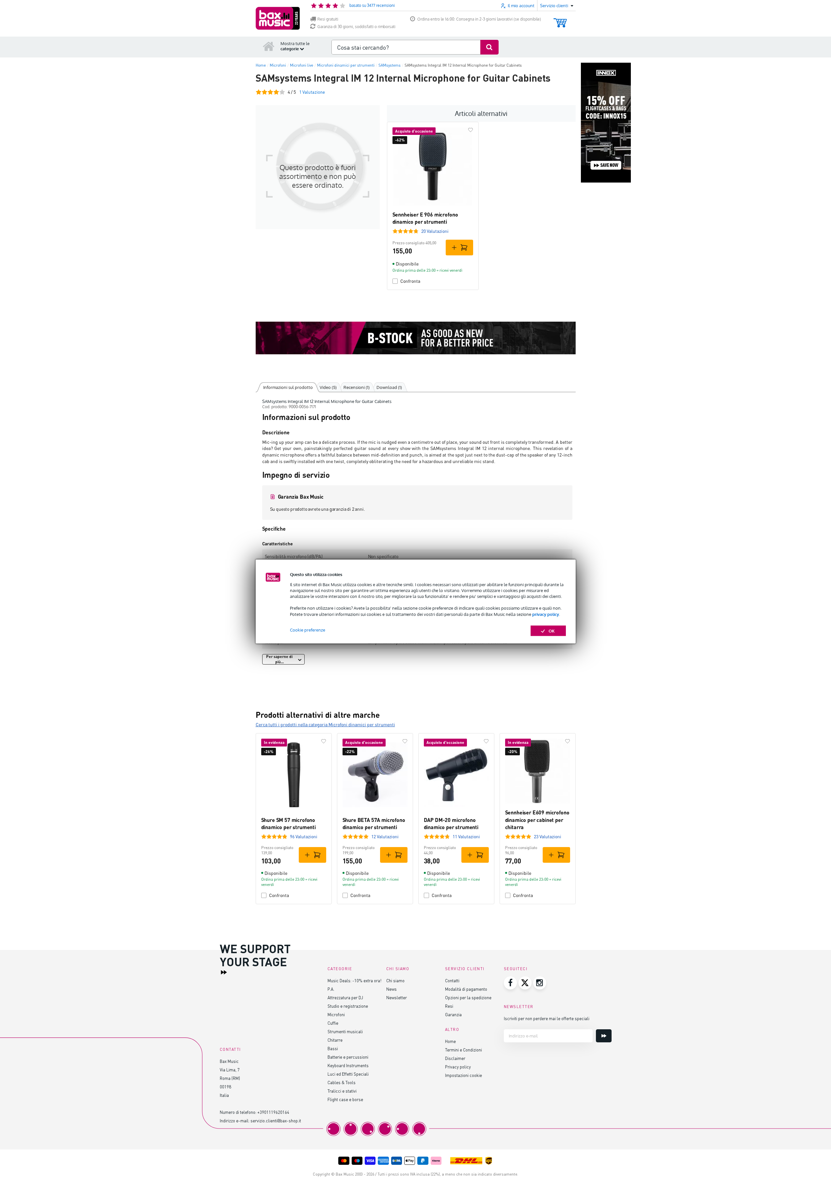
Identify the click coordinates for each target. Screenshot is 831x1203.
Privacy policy (458, 1066)
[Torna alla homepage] (269, 46)
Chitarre (335, 1040)
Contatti (452, 980)
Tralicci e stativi (342, 1091)
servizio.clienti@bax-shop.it (275, 1120)
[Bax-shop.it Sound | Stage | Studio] (278, 18)
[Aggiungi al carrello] (459, 247)
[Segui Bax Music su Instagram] (539, 982)
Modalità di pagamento (466, 989)
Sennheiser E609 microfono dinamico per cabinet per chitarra (537, 819)
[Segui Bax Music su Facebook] (510, 982)
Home (450, 1041)
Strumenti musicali (345, 1031)
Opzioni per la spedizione (468, 997)
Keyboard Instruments (348, 1065)
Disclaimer (455, 1058)
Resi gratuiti (327, 19)
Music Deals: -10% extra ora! (354, 980)
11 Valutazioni (466, 836)
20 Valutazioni (435, 231)
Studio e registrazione (348, 1006)
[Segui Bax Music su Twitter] (525, 982)
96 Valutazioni (303, 836)
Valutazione (312, 92)
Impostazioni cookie (463, 1075)
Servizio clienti (465, 968)
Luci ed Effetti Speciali (348, 1074)
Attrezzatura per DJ (345, 997)
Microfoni (336, 1014)
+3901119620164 (273, 1112)
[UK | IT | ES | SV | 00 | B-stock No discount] (416, 338)
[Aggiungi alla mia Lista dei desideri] (470, 130)
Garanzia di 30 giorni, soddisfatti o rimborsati (356, 26)
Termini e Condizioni (463, 1049)
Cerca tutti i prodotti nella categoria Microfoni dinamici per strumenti (325, 724)
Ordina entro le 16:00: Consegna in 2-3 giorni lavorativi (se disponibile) (479, 19)
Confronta (410, 281)
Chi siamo (395, 980)
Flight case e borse (345, 1099)
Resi (449, 1006)
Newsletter (396, 997)
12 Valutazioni (385, 836)
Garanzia (453, 1014)
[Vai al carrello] (560, 20)
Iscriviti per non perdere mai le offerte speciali (546, 1018)
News (391, 989)
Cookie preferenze (307, 629)
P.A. (331, 989)
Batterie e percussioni (348, 1057)
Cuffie (333, 1023)
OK (552, 630)
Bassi (333, 1048)
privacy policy (545, 614)
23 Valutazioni (547, 836)
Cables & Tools (342, 1082)
